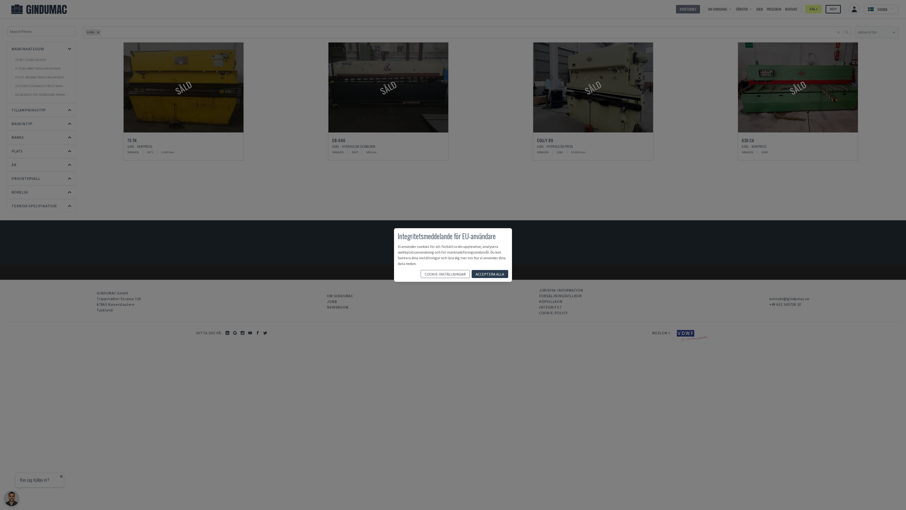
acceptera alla (490, 274)
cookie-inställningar (445, 274)
